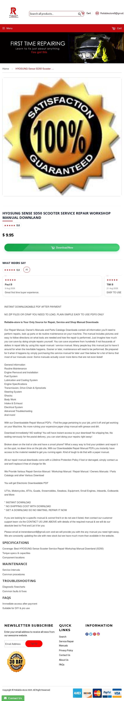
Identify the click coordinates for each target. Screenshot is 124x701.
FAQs (61, 664)
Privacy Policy (66, 650)
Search (62, 636)
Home (5, 68)
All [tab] (27, 269)
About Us (63, 660)
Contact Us (64, 655)
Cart (119, 28)
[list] (62, 286)
